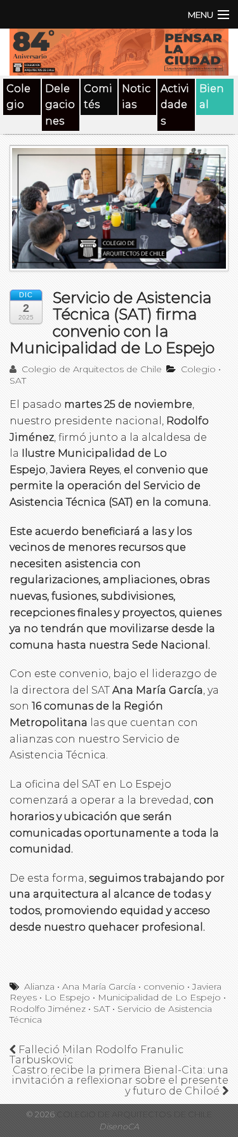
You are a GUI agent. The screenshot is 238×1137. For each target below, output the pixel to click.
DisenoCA (119, 1126)
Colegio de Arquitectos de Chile (90, 369)
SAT (18, 380)
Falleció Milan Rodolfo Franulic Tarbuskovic (96, 1055)
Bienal (211, 97)
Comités (98, 97)
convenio (164, 986)
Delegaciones (60, 105)
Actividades (175, 105)
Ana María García (99, 986)
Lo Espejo (67, 997)
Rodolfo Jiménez (48, 1008)
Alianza (39, 986)
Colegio (18, 97)
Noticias (136, 97)
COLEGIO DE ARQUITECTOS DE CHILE (133, 1114)
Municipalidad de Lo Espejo (159, 997)
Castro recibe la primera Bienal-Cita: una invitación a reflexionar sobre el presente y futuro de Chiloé (119, 1080)
